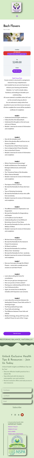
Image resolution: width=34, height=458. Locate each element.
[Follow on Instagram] (15, 414)
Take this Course (17, 71)
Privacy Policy (13, 427)
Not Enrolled (17, 52)
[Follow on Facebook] (11, 414)
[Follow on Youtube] (22, 414)
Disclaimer (11, 431)
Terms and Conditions (15, 434)
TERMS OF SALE (12, 429)
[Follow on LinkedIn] (18, 414)
